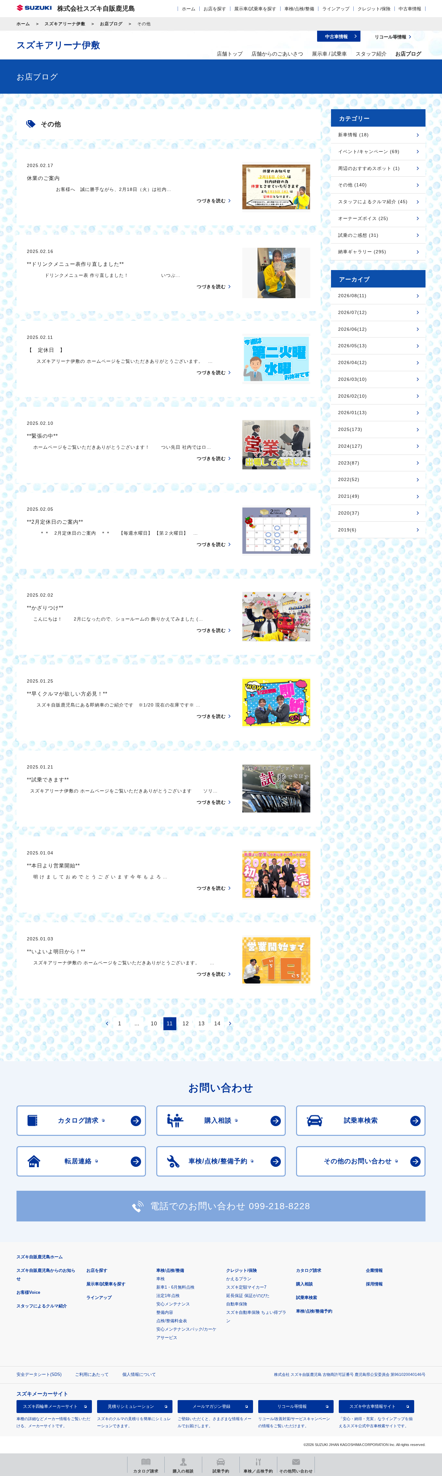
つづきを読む (211, 200)
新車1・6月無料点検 (175, 1287)
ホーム (188, 8)
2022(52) (348, 479)
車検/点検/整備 (299, 8)
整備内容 (164, 1312)
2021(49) (348, 496)
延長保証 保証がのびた (248, 1295)
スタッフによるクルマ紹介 (42, 1305)
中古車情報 (410, 8)
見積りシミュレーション (131, 1406)
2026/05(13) (352, 345)
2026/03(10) (352, 379)
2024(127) (350, 446)
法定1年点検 (168, 1295)
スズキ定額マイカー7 (246, 1287)
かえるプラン (238, 1278)
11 (170, 1023)
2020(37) (348, 513)
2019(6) (347, 529)
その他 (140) (352, 184)
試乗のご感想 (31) (358, 235)
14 (217, 1023)
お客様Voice (28, 1292)
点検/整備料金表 (171, 1320)
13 (201, 1023)
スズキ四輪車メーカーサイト (50, 1406)
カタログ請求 (308, 1270)
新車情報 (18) (353, 134)
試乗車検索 (306, 1297)
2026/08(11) (352, 295)
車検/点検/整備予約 (314, 1311)
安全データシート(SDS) (39, 1374)
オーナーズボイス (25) (363, 218)
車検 (160, 1278)
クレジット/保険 (374, 8)
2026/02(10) (352, 396)
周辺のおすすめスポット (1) (369, 168)
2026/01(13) (352, 412)
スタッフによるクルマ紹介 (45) (373, 201)
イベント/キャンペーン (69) (369, 151)
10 (154, 1023)
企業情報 (374, 1270)
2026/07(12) (352, 312)
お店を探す (215, 8)
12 (185, 1023)
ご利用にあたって (92, 1374)
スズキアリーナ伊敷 (65, 23)
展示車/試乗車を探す (255, 8)
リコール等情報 (292, 1406)
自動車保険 (236, 1304)
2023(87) (348, 463)
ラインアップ (335, 8)
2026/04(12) (352, 362)
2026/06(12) (352, 329)
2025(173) (350, 429)
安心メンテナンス (173, 1304)
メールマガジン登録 (211, 1406)
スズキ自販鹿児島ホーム (40, 1256)
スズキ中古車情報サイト (372, 1406)
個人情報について (139, 1374)
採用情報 (374, 1284)
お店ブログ (111, 23)
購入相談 (304, 1284)
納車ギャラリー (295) (362, 251)
